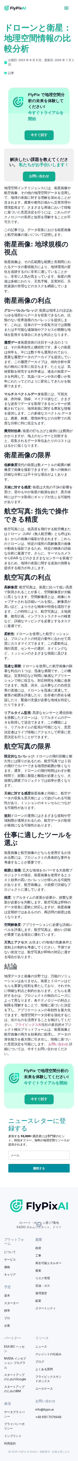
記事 (11, 73)
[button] (66, 8)
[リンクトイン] (39, 1224)
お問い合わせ (58, 1044)
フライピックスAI (28, 1024)
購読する (39, 1168)
